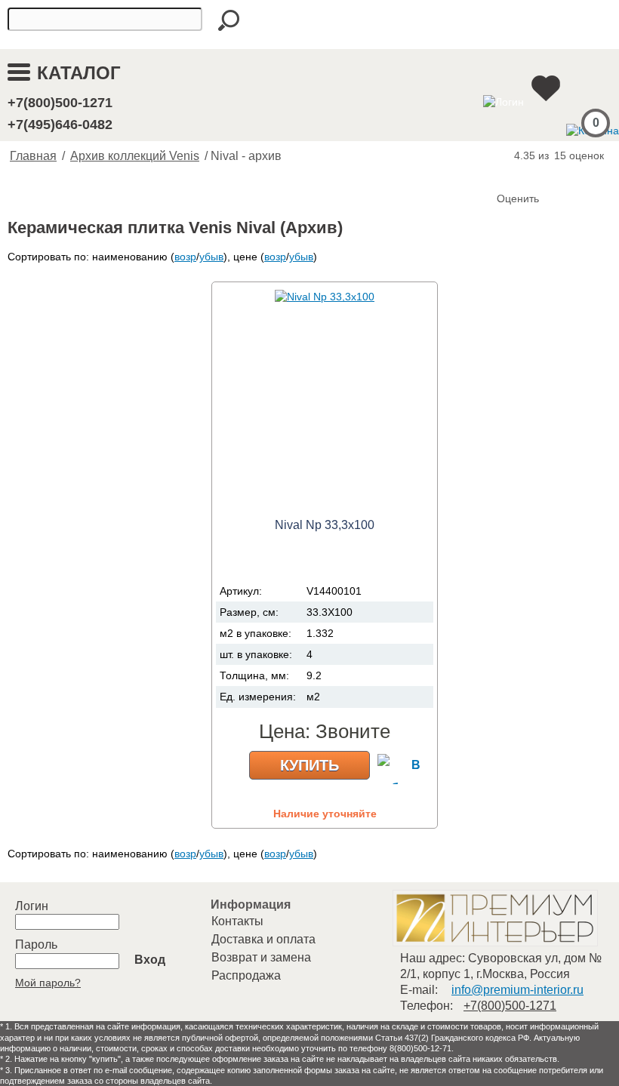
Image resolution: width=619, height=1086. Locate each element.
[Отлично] (570, 173)
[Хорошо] (555, 173)
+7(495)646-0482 (60, 124)
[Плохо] (525, 173)
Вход (149, 959)
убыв (211, 257)
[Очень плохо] (510, 173)
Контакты (237, 921)
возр (185, 257)
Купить (309, 765)
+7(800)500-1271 (60, 102)
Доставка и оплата (263, 939)
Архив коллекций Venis (134, 155)
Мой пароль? (48, 983)
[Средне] (540, 173)
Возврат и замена (261, 957)
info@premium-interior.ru (517, 989)
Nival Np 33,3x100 (324, 524)
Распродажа (246, 975)
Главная (33, 155)
